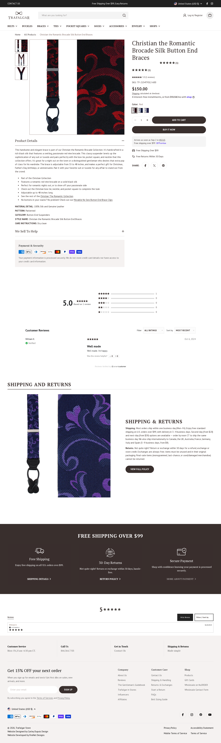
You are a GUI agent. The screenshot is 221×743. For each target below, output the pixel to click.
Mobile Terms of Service (175, 733)
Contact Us (120, 650)
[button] (169, 62)
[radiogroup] (113, 356)
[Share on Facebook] (145, 165)
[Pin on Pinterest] (163, 165)
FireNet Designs (37, 735)
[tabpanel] (110, 445)
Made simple (174, 650)
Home (17, 34)
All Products (30, 34)
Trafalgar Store (23, 727)
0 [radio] (112, 356)
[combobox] (83, 15)
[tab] (39, 385)
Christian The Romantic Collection (56, 196)
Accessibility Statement (202, 727)
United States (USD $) (188, 3)
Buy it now (169, 129)
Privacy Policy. (64, 698)
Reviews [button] (11, 617)
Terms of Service (199, 733)
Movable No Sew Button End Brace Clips (93, 199)
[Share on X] (154, 165)
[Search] (124, 15)
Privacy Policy (170, 727)
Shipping (135, 93)
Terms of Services (45, 698)
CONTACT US (14, 3)
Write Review (185, 617)
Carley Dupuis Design (38, 731)
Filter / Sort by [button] (202, 617)
